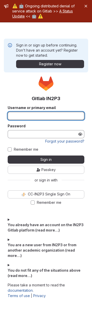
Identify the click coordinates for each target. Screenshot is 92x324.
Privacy (39, 296)
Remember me (26, 149)
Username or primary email (32, 108)
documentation (20, 290)
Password (17, 126)
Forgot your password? (64, 141)
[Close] (86, 6)
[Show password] (80, 134)
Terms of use (19, 296)
